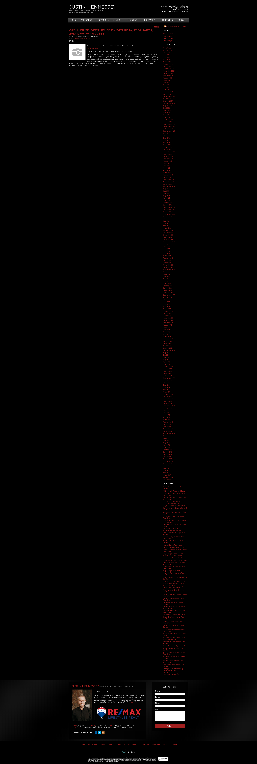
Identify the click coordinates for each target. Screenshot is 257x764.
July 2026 (166, 53)
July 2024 (166, 108)
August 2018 (167, 272)
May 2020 (166, 223)
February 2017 (168, 311)
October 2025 (168, 73)
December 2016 (168, 316)
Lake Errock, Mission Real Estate (174, 558)
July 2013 (166, 410)
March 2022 (167, 173)
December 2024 (169, 96)
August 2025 (167, 78)
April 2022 (166, 170)
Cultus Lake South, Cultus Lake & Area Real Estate (174, 521)
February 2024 (168, 119)
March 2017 (167, 309)
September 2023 (169, 131)
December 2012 (168, 427)
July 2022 (166, 163)
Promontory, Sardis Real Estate (174, 615)
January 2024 (167, 122)
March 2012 (167, 447)
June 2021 (166, 193)
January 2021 (167, 205)
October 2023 (168, 129)
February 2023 (168, 147)
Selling (111, 744)
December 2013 (168, 399)
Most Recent (167, 48)
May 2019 (166, 251)
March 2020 (167, 228)
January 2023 (167, 149)
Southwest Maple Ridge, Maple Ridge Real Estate (174, 638)
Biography (132, 744)
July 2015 (166, 355)
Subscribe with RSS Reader (176, 27)
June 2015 (166, 357)
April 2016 (166, 334)
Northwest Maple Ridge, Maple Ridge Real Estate (174, 607)
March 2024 (167, 117)
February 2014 (168, 394)
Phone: (158, 703)
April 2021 (166, 198)
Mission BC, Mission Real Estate (174, 581)
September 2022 (169, 159)
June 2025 (166, 83)
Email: (157, 697)
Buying (103, 744)
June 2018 (166, 276)
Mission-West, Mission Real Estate (175, 584)
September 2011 (169, 461)
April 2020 (166, 226)
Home (73, 20)
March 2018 (167, 283)
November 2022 (169, 154)
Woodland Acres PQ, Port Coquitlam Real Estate (172, 674)
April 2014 (166, 390)
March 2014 (167, 392)
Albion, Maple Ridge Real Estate (174, 491)
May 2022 (166, 168)
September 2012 (169, 433)
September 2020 (169, 214)
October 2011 (167, 459)
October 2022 (168, 156)
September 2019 (169, 242)
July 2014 (166, 383)
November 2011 (168, 457)
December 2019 (168, 235)
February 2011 (168, 477)
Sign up (185, 6)
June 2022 (166, 166)
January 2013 (167, 424)
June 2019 (166, 249)
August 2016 (167, 325)
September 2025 (169, 76)
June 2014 (166, 385)
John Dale (156, 744)
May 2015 (166, 360)
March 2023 (167, 145)
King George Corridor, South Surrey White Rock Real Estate (174, 555)
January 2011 (167, 480)
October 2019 (168, 240)
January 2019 (167, 260)
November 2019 (168, 237)
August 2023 (167, 133)
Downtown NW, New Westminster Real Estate (172, 529)
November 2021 (168, 182)
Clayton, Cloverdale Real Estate (174, 506)
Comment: (159, 709)
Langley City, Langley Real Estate (175, 560)
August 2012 (167, 436)
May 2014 (166, 387)
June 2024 (166, 110)
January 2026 (167, 66)
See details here (92, 49)
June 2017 (166, 302)
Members (121, 744)
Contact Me (167, 20)
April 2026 (166, 59)
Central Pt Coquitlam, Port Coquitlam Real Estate (172, 502)
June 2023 (166, 138)
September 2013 (169, 406)
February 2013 (168, 422)
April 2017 (166, 306)
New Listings (167, 36)
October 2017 (168, 293)
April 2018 (166, 281)
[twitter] (100, 732)
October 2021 (168, 184)
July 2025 (166, 80)
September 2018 (169, 270)
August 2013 (167, 408)
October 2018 (168, 267)
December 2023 (169, 124)
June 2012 (166, 440)
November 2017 (168, 290)
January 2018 (167, 288)
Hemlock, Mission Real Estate (173, 547)
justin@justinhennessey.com (177, 11)
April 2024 (166, 115)
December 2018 (169, 263)
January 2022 (167, 177)
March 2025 (167, 89)
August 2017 (167, 297)
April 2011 (166, 473)
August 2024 (167, 106)
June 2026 (166, 55)
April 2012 (166, 445)
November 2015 (168, 346)
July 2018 (166, 274)
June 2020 (167, 221)
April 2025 (166, 87)
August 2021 (167, 189)
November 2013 (168, 401)
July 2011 (166, 466)
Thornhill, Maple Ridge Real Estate (175, 646)
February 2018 (168, 286)
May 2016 (166, 332)
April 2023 (166, 143)
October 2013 (168, 403)
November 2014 (168, 373)
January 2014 (167, 397)
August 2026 (167, 50)
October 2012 (168, 431)
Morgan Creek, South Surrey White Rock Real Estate (173, 587)
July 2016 (166, 327)
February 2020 (168, 230)
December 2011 (168, 454)
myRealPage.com (128, 752)
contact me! (129, 702)
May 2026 (166, 57)
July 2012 (166, 438)
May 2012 (166, 443)
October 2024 (168, 101)
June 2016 (166, 330)
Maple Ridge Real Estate (172, 571)
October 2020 (168, 212)
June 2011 (166, 468)
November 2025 (168, 71)
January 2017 (167, 313)
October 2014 (168, 376)
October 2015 (167, 348)
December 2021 (168, 179)
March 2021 (167, 200)
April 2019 (166, 253)
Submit (170, 726)
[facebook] (96, 732)
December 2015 (168, 343)
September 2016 (169, 323)
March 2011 (167, 475)
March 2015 (167, 364)
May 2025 (166, 85)
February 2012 (168, 450)
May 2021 (166, 196)
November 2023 (169, 126)
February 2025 (168, 92)
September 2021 (169, 186)
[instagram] (104, 732)
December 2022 (169, 152)
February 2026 (168, 64)
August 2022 (167, 161)
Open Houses (168, 38)
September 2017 (169, 295)
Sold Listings (167, 41)
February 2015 (168, 366)
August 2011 (167, 463)
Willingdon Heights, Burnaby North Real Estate (173, 669)
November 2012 (168, 429)
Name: (158, 691)
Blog (165, 744)
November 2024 (169, 99)
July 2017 (166, 300)
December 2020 (169, 207)
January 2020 (168, 233)
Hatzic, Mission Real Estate (172, 545)
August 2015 (167, 353)
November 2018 (169, 265)
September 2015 (169, 350)
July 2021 (166, 191)
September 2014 (169, 378)
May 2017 (166, 304)
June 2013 (166, 413)
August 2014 (167, 380)
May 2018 (166, 279)
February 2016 (168, 339)
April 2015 (166, 362)
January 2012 (167, 452)
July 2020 (166, 219)
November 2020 (169, 209)
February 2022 (168, 175)
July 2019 (166, 246)
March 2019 (167, 256)
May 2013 (166, 415)
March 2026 (167, 62)
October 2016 (168, 320)
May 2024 (166, 113)
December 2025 (168, 69)
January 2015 (167, 369)
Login (179, 6)
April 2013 (166, 417)
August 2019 (167, 244)
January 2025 (167, 94)
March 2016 (167, 336)
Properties (92, 744)
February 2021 (168, 203)
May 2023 (166, 140)
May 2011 (166, 470)
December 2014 (168, 371)
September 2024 (169, 103)
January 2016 (167, 341)
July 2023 (166, 136)
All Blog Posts (168, 34)
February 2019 (168, 258)
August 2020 (167, 216)
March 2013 (167, 420)
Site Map (173, 744)
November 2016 (168, 318)
